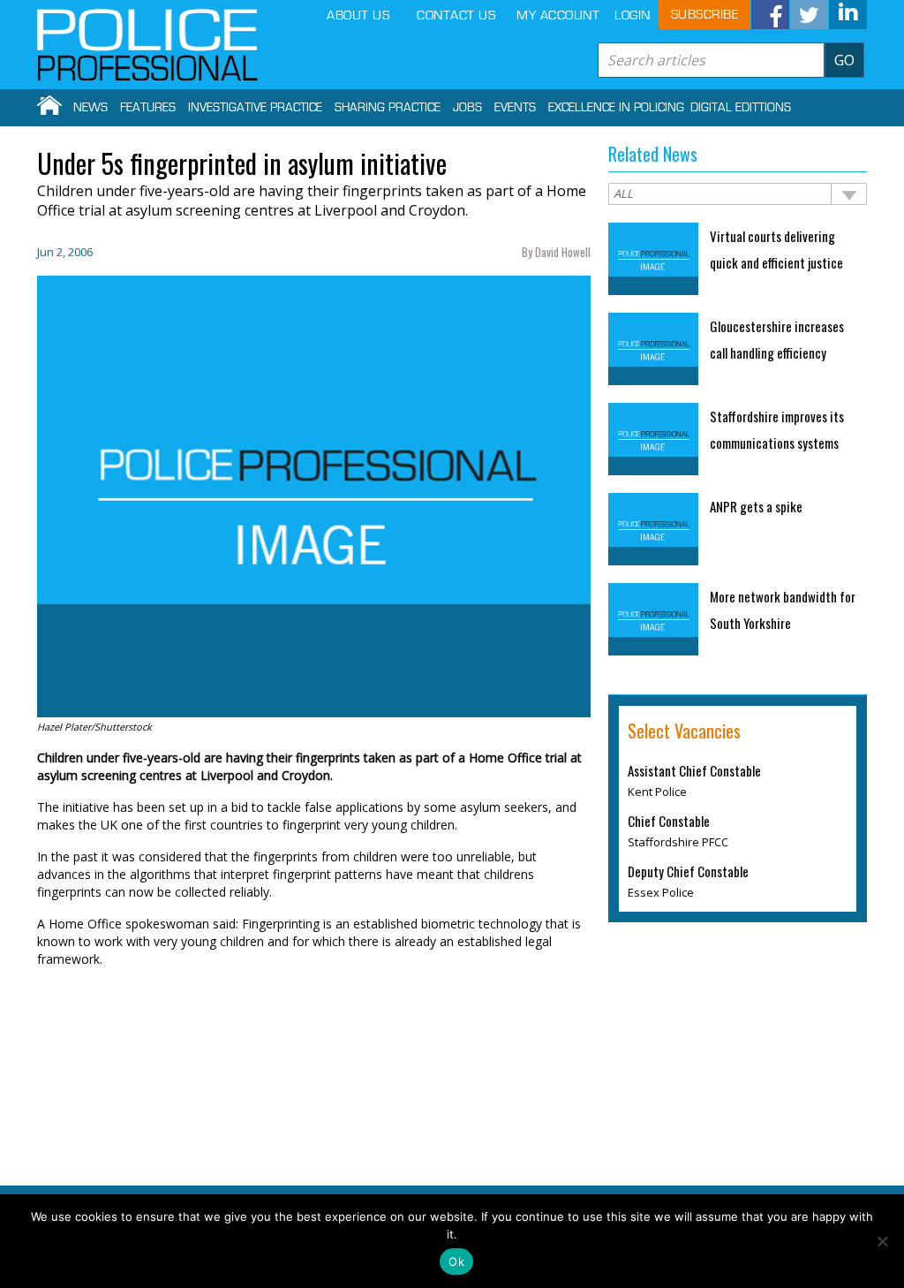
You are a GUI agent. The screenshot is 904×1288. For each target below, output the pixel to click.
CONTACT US (456, 15)
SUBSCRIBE (705, 14)
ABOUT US (358, 15)
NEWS (90, 108)
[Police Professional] (147, 45)
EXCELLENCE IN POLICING (616, 108)
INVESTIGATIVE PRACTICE (255, 108)
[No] (882, 1241)
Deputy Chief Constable (688, 871)
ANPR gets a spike (756, 506)
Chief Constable (669, 820)
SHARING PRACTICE (388, 108)
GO (844, 60)
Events (515, 108)
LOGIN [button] (632, 15)
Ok (456, 1261)
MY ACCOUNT (557, 15)
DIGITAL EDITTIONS (740, 108)
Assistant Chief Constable (694, 770)
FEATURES (148, 108)
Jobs (467, 108)
